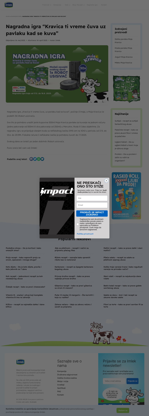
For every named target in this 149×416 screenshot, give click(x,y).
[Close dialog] (106, 181)
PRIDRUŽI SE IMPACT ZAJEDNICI (92, 213)
